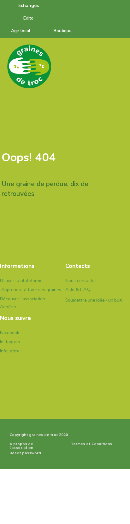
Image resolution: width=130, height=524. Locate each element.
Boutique (63, 31)
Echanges (28, 6)
